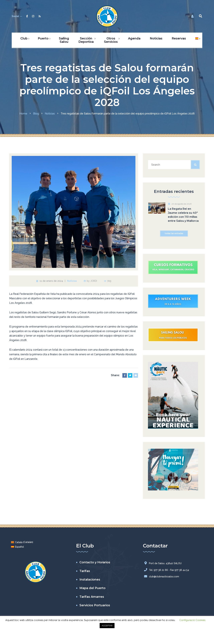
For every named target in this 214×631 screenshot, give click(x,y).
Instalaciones (89, 579)
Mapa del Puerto (92, 588)
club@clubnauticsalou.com (164, 576)
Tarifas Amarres (91, 597)
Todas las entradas (174, 233)
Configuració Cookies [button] (192, 620)
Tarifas (84, 571)
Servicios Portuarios (94, 605)
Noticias (72, 281)
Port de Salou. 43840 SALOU (165, 563)
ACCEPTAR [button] (107, 625)
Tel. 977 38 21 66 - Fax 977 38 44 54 (169, 570)
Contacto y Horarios (94, 562)
